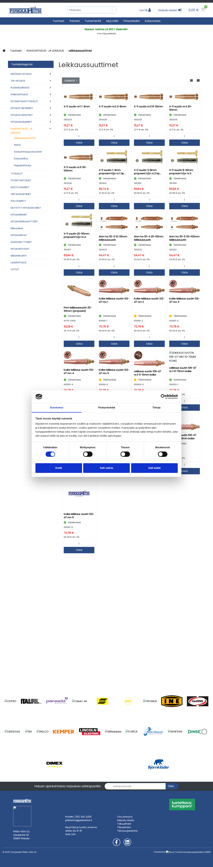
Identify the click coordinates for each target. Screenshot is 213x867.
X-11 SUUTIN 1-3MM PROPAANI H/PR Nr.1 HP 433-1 (111, 171)
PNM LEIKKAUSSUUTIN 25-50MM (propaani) (78, 309)
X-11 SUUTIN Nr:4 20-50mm (180, 108)
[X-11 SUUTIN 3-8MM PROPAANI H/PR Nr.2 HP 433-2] (149, 157)
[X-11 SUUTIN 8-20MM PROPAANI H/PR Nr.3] (184, 157)
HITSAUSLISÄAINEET (21, 121)
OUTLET (15, 269)
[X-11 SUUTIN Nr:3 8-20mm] (149, 95)
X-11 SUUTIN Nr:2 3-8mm (112, 106)
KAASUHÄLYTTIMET (21, 242)
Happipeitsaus (22, 165)
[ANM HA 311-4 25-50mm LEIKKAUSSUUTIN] (149, 222)
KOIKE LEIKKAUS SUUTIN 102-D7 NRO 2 (149, 300)
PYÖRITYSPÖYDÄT (21, 180)
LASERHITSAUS (18, 262)
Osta (79, 143)
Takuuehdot (124, 823)
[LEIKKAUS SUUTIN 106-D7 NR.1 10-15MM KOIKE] (184, 357)
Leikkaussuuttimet (25, 138)
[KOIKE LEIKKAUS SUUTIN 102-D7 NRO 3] (184, 287)
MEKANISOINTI (18, 255)
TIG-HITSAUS (18, 80)
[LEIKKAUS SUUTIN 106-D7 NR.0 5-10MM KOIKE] (149, 358)
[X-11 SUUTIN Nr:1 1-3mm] (79, 95)
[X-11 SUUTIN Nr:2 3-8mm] (114, 95)
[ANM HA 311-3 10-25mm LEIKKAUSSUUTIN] (114, 222)
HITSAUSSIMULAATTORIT (24, 221)
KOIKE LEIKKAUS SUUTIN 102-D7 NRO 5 (114, 371)
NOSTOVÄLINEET (20, 187)
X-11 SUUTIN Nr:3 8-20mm (148, 106)
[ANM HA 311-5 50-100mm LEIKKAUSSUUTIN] (184, 222)
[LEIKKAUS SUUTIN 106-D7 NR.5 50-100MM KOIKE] (184, 422)
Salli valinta (106, 468)
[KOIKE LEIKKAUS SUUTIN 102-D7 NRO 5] (114, 358)
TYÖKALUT (17, 173)
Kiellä (58, 468)
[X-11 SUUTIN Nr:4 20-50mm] (184, 95)
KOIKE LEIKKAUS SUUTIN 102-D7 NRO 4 (79, 371)
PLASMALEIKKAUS (20, 87)
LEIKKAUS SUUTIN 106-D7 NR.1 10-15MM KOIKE (182, 369)
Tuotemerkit (93, 21)
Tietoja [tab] (156, 407)
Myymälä (112, 21)
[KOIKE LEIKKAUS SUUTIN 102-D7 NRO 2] (149, 287)
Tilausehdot (124, 827)
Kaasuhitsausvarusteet (28, 151)
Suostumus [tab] (56, 407)
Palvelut (74, 21)
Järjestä (69, 80)
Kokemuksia (152, 21)
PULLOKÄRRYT (18, 201)
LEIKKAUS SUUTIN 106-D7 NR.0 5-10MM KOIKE (147, 372)
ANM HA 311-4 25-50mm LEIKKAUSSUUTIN (148, 238)
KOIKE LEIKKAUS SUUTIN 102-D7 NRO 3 (184, 300)
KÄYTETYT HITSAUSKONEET (26, 207)
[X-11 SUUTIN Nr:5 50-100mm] (79, 156)
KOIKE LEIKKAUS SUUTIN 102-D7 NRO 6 (79, 515)
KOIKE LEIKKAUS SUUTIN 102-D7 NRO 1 (114, 300)
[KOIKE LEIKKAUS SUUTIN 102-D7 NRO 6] (79, 493)
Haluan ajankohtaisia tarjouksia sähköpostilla (67, 786)
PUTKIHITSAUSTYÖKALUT (24, 101)
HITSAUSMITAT (19, 235)
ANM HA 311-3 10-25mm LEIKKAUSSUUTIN (113, 238)
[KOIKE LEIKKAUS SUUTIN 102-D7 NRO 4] (79, 358)
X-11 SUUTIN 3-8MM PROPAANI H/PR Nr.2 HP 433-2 (147, 171)
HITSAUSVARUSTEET (22, 115)
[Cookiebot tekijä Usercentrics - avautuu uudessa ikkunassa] (163, 396)
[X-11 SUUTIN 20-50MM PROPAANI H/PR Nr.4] (79, 220)
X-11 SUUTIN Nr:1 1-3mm (77, 106)
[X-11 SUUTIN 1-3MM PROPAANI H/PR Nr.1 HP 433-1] (114, 157)
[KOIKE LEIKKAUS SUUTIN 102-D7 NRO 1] (114, 287)
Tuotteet (58, 21)
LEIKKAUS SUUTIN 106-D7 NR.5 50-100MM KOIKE (182, 436)
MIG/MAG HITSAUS (21, 74)
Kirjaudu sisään (125, 820)
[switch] (88, 454)
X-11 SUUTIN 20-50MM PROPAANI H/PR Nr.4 (76, 235)
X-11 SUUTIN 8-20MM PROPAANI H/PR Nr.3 (181, 171)
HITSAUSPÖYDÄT (20, 249)
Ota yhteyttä (124, 816)
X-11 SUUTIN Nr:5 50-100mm (75, 168)
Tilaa (171, 786)
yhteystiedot (131, 21)
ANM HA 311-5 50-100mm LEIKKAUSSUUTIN (184, 238)
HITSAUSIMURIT (19, 214)
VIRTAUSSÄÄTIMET (21, 194)
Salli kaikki (154, 468)
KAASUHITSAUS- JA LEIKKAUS (45, 51)
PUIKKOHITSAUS (19, 94)
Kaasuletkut (21, 158)
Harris (17, 145)
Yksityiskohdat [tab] (106, 407)
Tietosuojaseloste (127, 830)
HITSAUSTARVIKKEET (22, 108)
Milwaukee (17, 228)
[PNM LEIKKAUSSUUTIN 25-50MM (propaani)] (79, 291)
